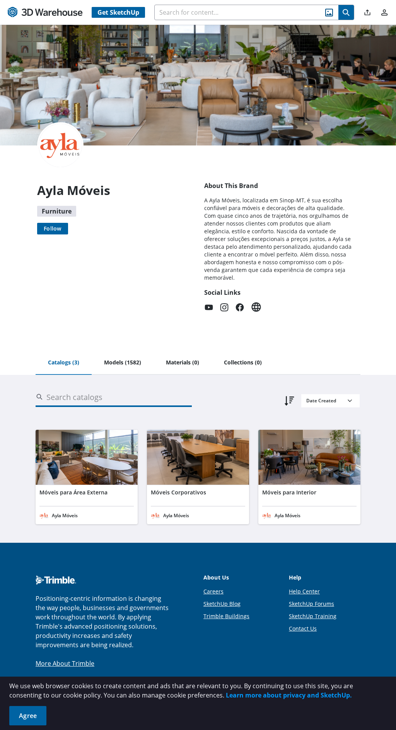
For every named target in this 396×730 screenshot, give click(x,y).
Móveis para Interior (289, 492)
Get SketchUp (118, 12)
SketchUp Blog (222, 603)
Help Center (304, 591)
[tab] (64, 363)
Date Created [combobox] (321, 400)
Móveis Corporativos (178, 492)
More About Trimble (65, 663)
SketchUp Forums (311, 603)
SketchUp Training (312, 616)
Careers (213, 591)
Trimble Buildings (226, 616)
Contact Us (303, 628)
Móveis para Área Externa (73, 492)
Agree (28, 715)
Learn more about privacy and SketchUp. (289, 695)
